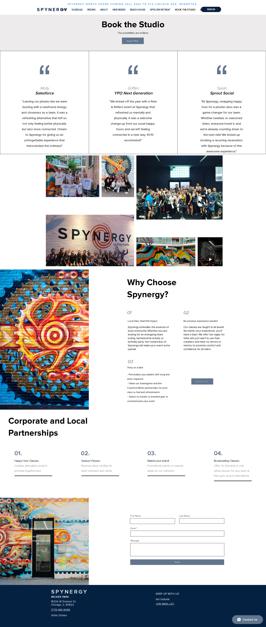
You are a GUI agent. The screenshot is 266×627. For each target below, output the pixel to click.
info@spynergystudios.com (36, 540)
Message (135, 540)
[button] (104, 10)
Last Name (184, 516)
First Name (135, 516)
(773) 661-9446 (60, 609)
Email (133, 528)
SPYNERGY (69, 591)
